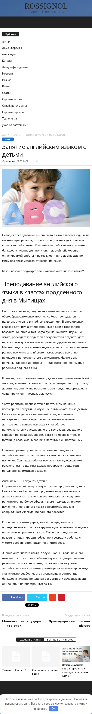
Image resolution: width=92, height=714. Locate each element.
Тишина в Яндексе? (14, 670)
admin (9, 161)
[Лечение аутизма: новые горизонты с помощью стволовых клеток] (76, 654)
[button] (85, 22)
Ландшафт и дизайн (15, 67)
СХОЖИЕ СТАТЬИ (30, 639)
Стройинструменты (14, 105)
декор (6, 41)
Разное (6, 80)
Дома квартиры (12, 47)
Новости (7, 73)
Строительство (12, 99)
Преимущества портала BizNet (69, 623)
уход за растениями (15, 125)
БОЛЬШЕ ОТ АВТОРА (60, 639)
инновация (9, 54)
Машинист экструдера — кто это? (21, 623)
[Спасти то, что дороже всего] (46, 656)
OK (54, 708)
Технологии (9, 118)
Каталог (7, 60)
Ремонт (7, 86)
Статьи (6, 92)
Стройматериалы (13, 112)
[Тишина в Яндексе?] (16, 656)
